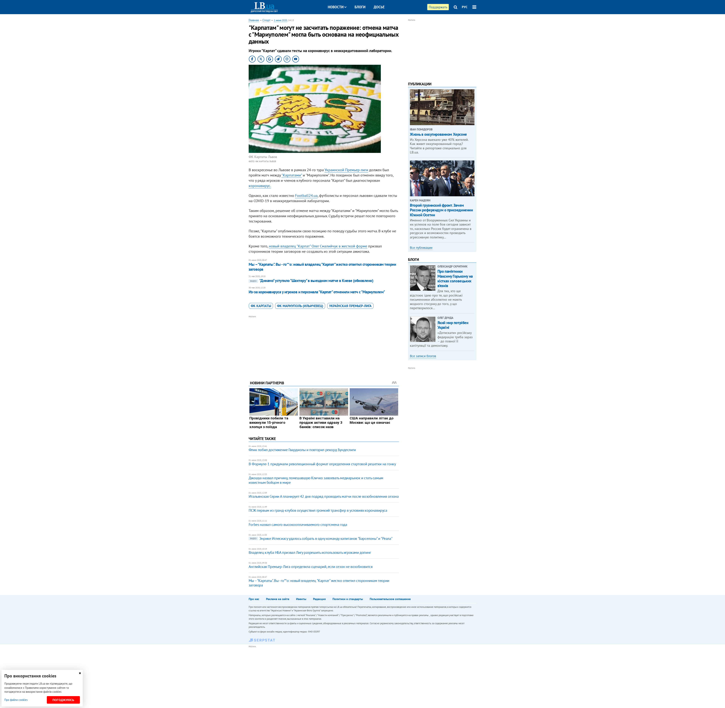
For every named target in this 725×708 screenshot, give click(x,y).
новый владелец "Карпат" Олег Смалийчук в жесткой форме (318, 246)
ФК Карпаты (261, 306)
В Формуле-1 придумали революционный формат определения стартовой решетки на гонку (322, 463)
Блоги (360, 7)
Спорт (266, 20)
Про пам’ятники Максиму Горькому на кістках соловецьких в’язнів (455, 278)
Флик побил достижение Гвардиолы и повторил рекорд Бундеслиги (302, 449)
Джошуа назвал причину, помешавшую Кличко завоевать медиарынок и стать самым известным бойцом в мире (316, 480)
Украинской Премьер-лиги (346, 169)
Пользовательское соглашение (390, 599)
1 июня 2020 (280, 20)
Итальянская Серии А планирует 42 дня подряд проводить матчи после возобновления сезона (324, 496)
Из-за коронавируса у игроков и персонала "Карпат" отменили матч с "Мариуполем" (317, 291)
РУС (464, 7)
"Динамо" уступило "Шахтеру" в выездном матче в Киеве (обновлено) (311, 280)
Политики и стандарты (347, 599)
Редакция (319, 599)
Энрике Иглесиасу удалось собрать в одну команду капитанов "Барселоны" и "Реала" (321, 538)
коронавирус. (260, 185)
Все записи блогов (423, 356)
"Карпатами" (292, 175)
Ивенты (301, 599)
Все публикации (421, 248)
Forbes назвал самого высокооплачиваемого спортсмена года (298, 524)
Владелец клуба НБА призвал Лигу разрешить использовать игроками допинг (310, 552)
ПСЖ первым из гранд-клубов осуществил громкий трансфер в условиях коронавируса (318, 510)
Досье (379, 7)
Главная (254, 20)
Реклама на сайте (277, 599)
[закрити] (80, 673)
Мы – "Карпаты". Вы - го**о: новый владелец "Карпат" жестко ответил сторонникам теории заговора (322, 267)
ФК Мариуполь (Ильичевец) (300, 306)
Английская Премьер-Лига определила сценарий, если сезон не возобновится (311, 566)
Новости (336, 7)
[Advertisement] (324, 345)
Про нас (254, 599)
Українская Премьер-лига (350, 306)
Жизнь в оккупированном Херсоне (438, 134)
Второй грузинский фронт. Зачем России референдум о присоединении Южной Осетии (441, 210)
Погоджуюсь (63, 700)
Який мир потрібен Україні (452, 325)
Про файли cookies (16, 700)
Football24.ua (306, 195)
